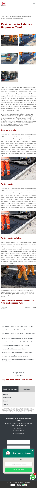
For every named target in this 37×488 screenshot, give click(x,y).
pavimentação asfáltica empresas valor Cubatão (15, 345)
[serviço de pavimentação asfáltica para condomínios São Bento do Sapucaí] (9, 76)
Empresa (18, 448)
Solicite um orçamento (18, 313)
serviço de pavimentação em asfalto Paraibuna (15, 356)
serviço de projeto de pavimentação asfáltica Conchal (17, 342)
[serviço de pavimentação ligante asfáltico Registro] (9, 58)
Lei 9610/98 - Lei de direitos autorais (25, 411)
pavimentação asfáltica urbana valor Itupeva (14, 349)
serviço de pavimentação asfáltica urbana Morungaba (17, 352)
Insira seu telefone (18, 460)
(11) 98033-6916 (12, 307)
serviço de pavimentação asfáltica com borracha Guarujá (18, 338)
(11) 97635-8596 (19, 375)
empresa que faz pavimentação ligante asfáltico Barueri (17, 326)
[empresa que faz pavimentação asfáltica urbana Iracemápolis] (9, 40)
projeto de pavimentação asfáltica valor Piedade (15, 330)
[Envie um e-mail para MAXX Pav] (21, 11)
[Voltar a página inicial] (3, 4)
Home (18, 442)
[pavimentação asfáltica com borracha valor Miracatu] (27, 40)
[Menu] (34, 4)
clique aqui (22, 307)
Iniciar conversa (18, 470)
